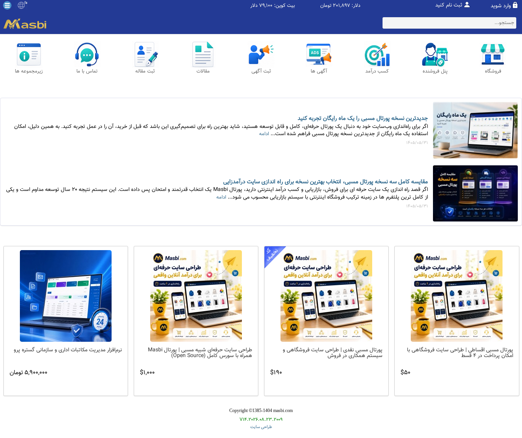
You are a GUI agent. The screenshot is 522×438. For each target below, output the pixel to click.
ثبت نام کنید (448, 5)
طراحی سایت (261, 427)
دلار (254, 6)
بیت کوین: (284, 6)
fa (25, 3)
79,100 (265, 6)
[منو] (7, 5)
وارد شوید (501, 6)
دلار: (356, 6)
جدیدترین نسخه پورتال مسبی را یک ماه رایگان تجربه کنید (363, 118)
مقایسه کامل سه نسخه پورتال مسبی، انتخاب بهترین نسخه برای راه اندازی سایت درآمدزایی (325, 182)
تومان (325, 6)
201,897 (341, 6)
